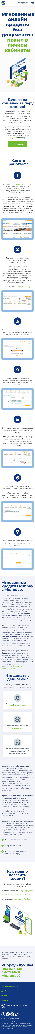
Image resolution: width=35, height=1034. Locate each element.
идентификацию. (21, 287)
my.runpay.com (18, 144)
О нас (4, 995)
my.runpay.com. (17, 728)
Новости (4, 1000)
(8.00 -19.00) (16, 1006)
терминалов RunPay (22, 899)
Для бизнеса (6, 991)
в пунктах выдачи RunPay (19, 704)
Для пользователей (9, 986)
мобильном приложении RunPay (17, 895)
